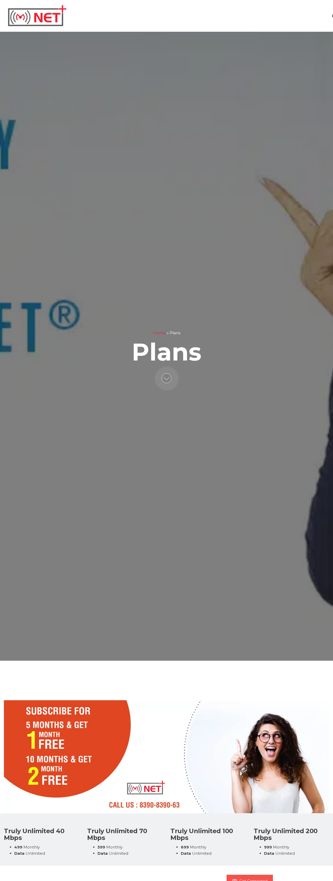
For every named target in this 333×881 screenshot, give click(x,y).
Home (159, 332)
